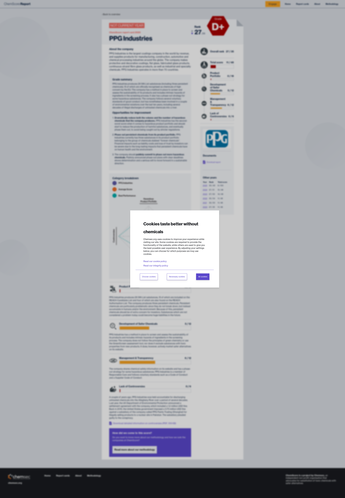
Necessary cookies (177, 277)
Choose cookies (149, 277)
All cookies (202, 277)
